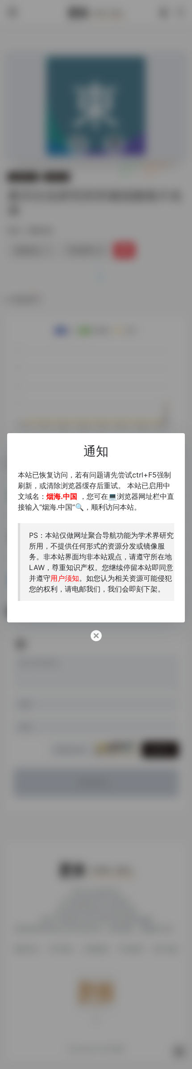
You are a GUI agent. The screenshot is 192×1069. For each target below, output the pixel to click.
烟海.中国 (61, 496)
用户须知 (64, 578)
